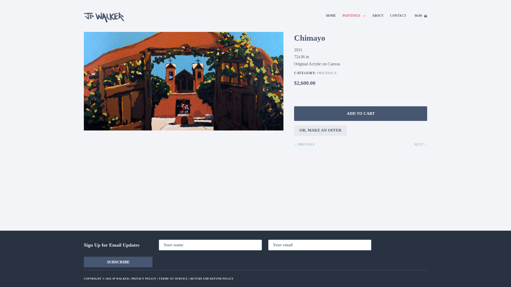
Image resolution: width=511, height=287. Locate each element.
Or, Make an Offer (320, 130)
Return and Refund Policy (212, 278)
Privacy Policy (143, 278)
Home (331, 16)
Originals (327, 73)
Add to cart (361, 113)
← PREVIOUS (304, 144)
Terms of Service (173, 278)
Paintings (351, 16)
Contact (398, 16)
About (378, 16)
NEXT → (420, 144)
